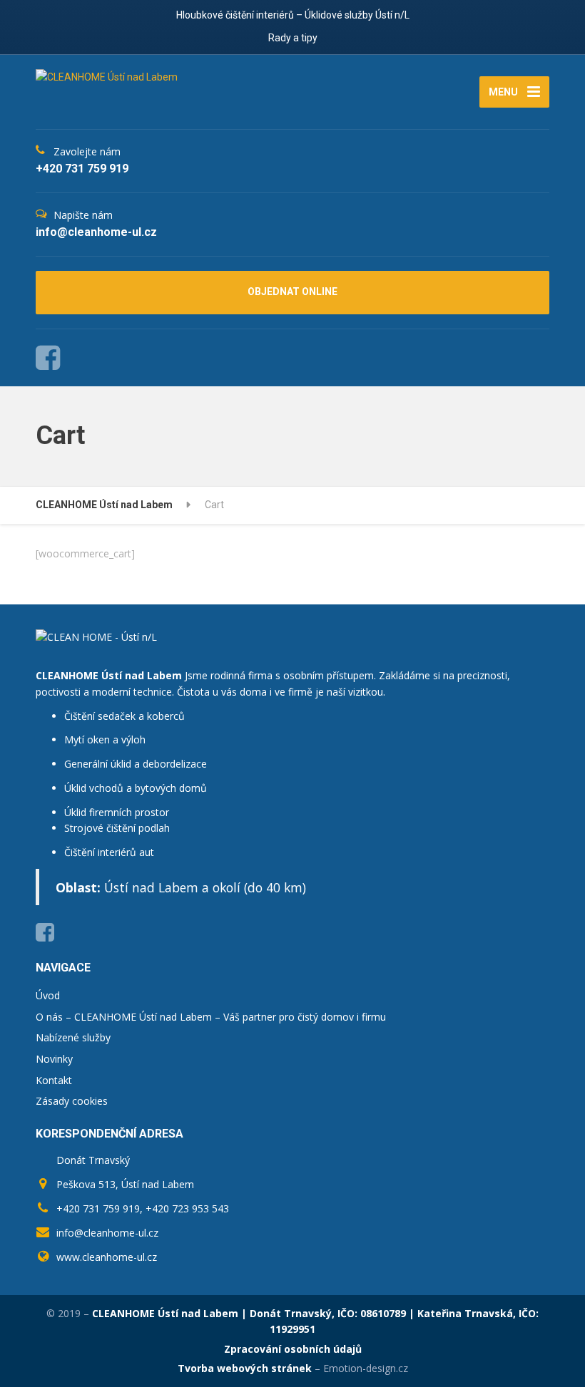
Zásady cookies (72, 1101)
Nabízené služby (73, 1037)
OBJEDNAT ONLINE (292, 291)
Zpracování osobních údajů (293, 1349)
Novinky (54, 1059)
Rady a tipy (292, 37)
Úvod (48, 995)
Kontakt (54, 1080)
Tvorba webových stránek (245, 1368)
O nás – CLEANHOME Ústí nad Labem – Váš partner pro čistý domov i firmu (211, 1017)
